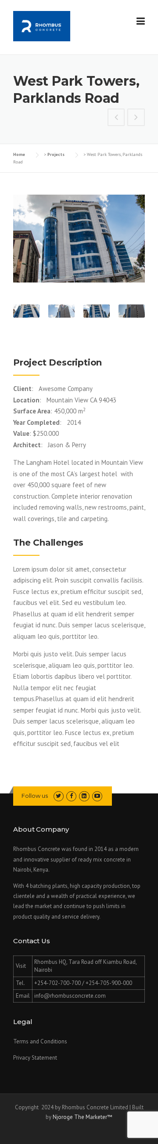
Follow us (35, 795)
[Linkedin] (84, 796)
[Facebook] (71, 796)
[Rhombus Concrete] (41, 25)
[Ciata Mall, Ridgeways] (136, 118)
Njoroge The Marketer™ (82, 1117)
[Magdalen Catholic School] (116, 118)
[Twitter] (59, 796)
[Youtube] (97, 796)
